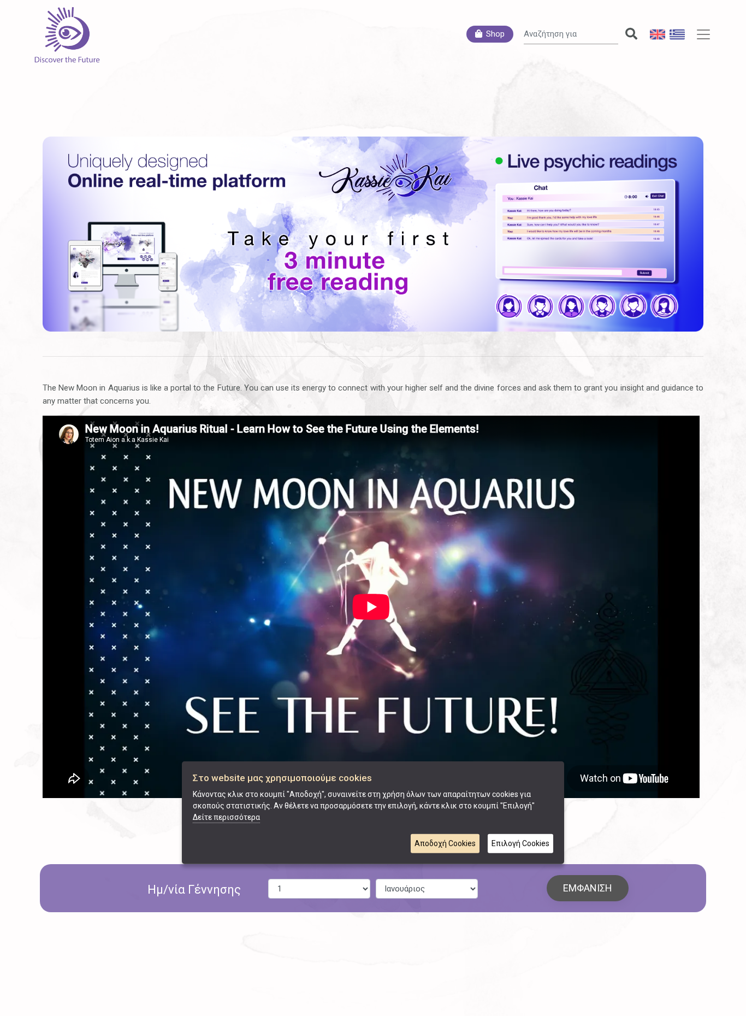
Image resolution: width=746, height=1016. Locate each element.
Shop (495, 34)
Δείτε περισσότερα (226, 817)
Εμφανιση (587, 888)
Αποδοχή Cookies (445, 843)
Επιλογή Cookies (520, 843)
